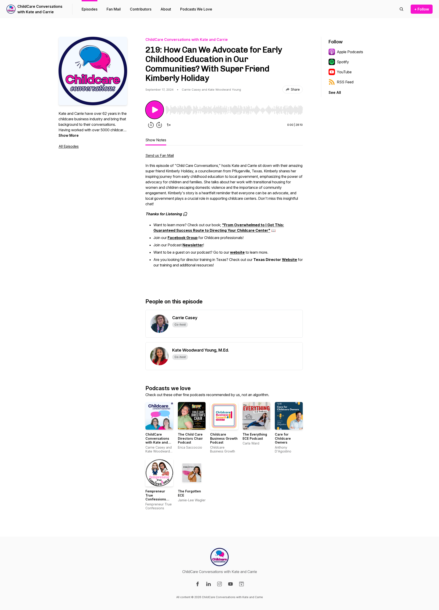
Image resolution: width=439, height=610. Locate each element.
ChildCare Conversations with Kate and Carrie (39, 9)
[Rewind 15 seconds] (151, 125)
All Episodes (69, 146)
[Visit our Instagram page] (219, 584)
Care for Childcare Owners (283, 438)
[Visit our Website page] (241, 584)
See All (335, 92)
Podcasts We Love (196, 9)
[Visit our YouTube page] (230, 584)
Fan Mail (114, 9)
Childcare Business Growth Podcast (224, 438)
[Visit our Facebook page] (197, 584)
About (166, 9)
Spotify (343, 62)
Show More (69, 135)
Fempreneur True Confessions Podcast (155, 497)
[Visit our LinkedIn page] (208, 584)
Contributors (140, 9)
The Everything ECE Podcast (255, 436)
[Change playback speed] (168, 125)
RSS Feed (345, 82)
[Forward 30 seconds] (159, 125)
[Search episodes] (401, 9)
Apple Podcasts (350, 52)
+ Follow (421, 9)
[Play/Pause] (154, 110)
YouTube (344, 72)
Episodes (89, 9)
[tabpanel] (224, 218)
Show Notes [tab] (155, 140)
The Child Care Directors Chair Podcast (190, 438)
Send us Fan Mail (159, 155)
